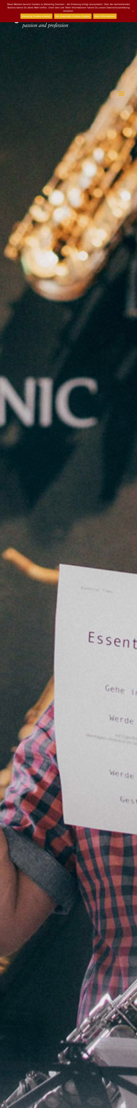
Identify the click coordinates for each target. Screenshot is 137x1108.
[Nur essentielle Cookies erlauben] (132, 11)
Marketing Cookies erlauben (36, 16)
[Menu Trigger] (121, 93)
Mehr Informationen (105, 16)
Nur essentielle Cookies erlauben (72, 16)
